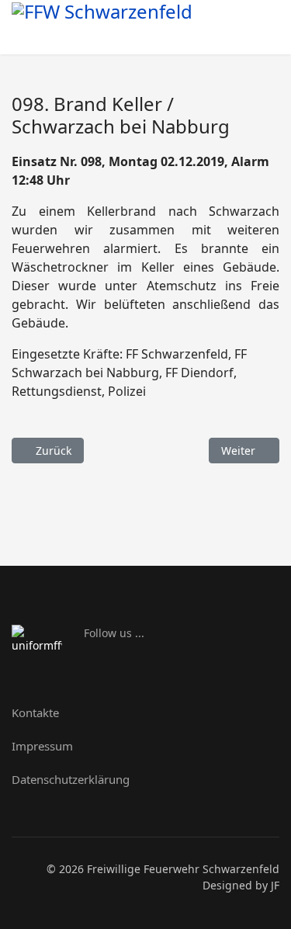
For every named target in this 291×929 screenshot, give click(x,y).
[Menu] (262, 32)
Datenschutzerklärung (71, 779)
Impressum (42, 746)
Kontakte (35, 712)
